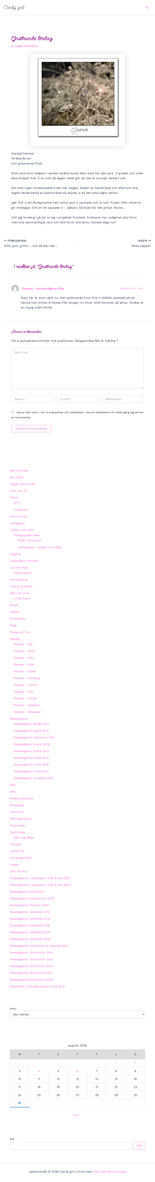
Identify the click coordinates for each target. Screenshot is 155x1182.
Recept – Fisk (24, 664)
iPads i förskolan (29, 540)
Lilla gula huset (21, 586)
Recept (15, 639)
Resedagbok (19, 718)
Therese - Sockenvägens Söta (42, 288)
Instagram (21, 509)
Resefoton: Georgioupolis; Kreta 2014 (37, 986)
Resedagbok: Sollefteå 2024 (30, 932)
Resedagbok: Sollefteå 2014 (30, 918)
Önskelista (17, 618)
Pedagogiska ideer (27, 535)
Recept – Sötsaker (27, 712)
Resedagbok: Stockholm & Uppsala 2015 (39, 946)
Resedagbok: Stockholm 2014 (31, 966)
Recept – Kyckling (27, 678)
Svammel (16, 812)
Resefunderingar (22, 798)
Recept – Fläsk (25, 671)
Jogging (15, 554)
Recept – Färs (24, 658)
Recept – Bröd (24, 651)
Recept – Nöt (23, 691)
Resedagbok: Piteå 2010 (27, 891)
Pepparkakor (23, 573)
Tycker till (17, 851)
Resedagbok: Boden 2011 (31, 724)
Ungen (14, 864)
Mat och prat (19, 593)
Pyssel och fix (20, 632)
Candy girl (14, 7)
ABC (13, 785)
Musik (14, 605)
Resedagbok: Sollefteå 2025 (30, 939)
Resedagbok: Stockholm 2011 (31, 952)
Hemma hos (18, 516)
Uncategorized (20, 858)
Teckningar (18, 825)
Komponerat (19, 579)
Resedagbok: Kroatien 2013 (33, 778)
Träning (15, 844)
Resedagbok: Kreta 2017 (31, 771)
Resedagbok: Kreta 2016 (31, 764)
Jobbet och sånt (22, 530)
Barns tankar (19, 470)
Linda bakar (22, 598)
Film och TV (18, 491)
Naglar (14, 612)
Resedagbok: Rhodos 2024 (29, 905)
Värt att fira (18, 871)
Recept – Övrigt (25, 698)
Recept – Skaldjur (27, 705)
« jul (76, 1115)
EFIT (17, 503)
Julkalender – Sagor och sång (39, 547)
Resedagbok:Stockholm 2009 (31, 979)
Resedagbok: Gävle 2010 (31, 730)
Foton (14, 497)
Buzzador (17, 477)
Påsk (13, 625)
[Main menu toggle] (147, 7)
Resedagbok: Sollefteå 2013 (30, 912)
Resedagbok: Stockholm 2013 (31, 959)
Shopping (17, 805)
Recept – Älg (23, 644)
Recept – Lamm (25, 685)
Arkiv (13, 1008)
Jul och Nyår (19, 567)
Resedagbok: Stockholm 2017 (31, 973)
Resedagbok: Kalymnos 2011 (34, 737)
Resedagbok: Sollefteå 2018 (30, 925)
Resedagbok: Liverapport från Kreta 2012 (40, 878)
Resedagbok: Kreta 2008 (32, 744)
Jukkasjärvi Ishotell (24, 561)
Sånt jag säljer (24, 837)
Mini (13, 791)
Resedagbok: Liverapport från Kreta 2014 (40, 885)
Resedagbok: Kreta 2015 (31, 758)
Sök (12, 1138)
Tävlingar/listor (21, 818)
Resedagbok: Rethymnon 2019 (32, 898)
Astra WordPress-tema (109, 1171)
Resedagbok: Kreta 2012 (31, 751)
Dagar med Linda (22, 484)
